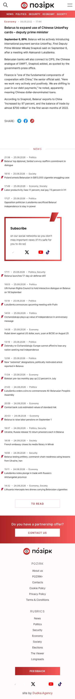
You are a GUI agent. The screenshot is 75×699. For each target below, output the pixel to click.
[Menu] (70, 5)
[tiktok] (47, 252)
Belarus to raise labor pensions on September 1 (28, 419)
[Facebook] (25, 121)
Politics (21, 14)
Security (34, 14)
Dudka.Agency (43, 693)
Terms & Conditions (37, 599)
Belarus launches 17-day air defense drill (25, 275)
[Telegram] (19, 121)
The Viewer (37, 653)
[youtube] (41, 252)
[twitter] (27, 252)
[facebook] (20, 252)
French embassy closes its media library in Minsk (29, 444)
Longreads (37, 659)
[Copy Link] (32, 121)
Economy (49, 14)
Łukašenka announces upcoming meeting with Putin (31, 304)
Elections (37, 647)
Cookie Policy (37, 588)
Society (62, 14)
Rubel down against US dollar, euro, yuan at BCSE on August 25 (36, 333)
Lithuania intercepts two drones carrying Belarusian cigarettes (35, 489)
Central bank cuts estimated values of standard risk (30, 407)
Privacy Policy (37, 593)
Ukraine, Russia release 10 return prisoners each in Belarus (34, 432)
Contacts (37, 582)
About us (37, 570)
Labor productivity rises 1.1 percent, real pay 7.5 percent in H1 (35, 190)
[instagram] (34, 252)
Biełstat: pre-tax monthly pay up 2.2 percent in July (30, 378)
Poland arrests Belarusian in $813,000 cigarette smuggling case (36, 177)
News (10, 14)
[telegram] (13, 252)
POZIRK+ (37, 576)
